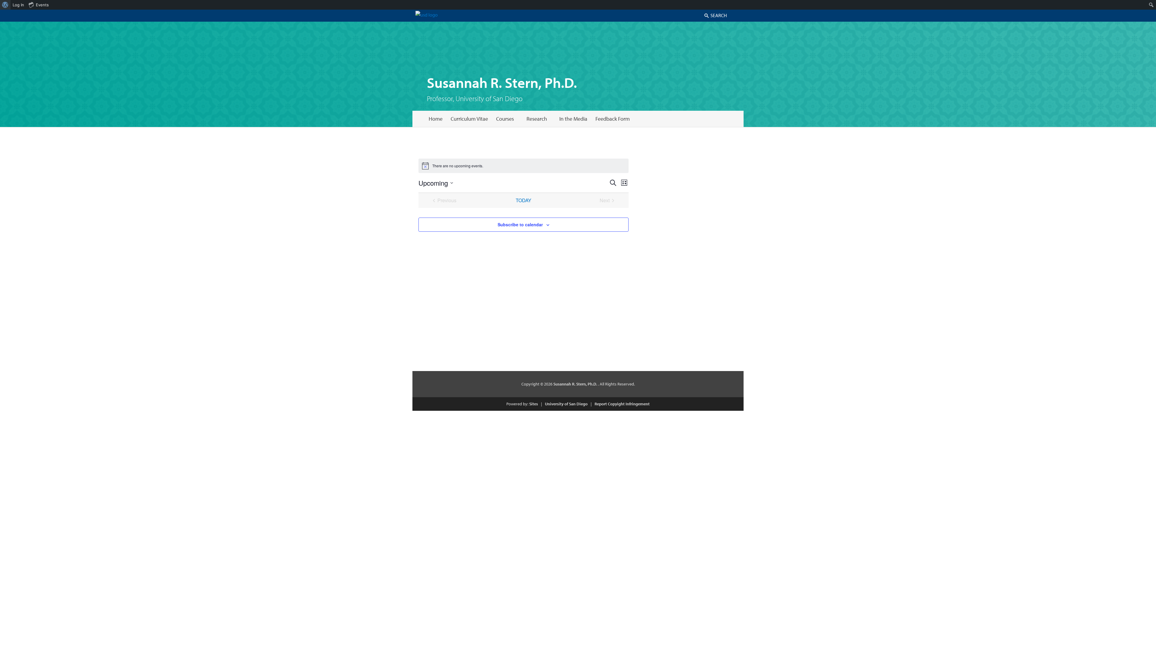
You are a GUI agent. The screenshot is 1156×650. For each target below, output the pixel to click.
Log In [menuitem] (18, 4)
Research (537, 118)
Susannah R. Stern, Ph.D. (502, 82)
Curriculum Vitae (469, 118)
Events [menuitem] (42, 4)
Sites (533, 404)
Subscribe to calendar (520, 224)
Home (436, 118)
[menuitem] (5, 5)
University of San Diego (566, 404)
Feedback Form (612, 118)
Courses (505, 118)
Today (523, 200)
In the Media (573, 118)
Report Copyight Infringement (622, 404)
